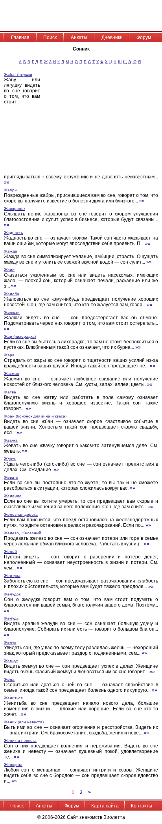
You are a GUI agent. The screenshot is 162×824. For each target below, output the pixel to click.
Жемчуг (11, 661)
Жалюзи (12, 312)
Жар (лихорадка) (20, 336)
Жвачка (11, 440)
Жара (9, 355)
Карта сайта (105, 806)
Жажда (10, 251)
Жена (9, 679)
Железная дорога (21, 514)
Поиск (50, 37)
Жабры (10, 190)
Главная (20, 37)
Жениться (13, 698)
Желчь (10, 642)
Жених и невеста (20, 740)
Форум (143, 37)
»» (6, 182)
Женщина (13, 764)
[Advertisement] (103, 122)
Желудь (11, 618)
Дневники (112, 37)
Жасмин (11, 373)
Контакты (141, 806)
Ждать (10, 459)
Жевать (11, 477)
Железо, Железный (22, 533)
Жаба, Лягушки (18, 74)
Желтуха (12, 575)
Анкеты (79, 37)
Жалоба (11, 294)
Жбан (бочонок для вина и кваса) (35, 416)
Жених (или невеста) (24, 722)
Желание (13, 496)
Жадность (13, 232)
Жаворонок (14, 208)
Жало (9, 270)
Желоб (10, 551)
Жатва (10, 392)
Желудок (12, 594)
